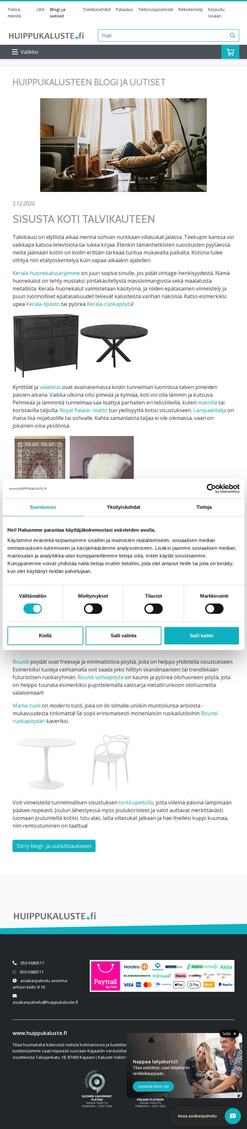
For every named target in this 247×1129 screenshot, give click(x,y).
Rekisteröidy (190, 9)
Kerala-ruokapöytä (110, 304)
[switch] (93, 608)
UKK (41, 9)
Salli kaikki (202, 635)
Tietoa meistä (14, 12)
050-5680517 (32, 963)
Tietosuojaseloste (155, 9)
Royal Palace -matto (83, 410)
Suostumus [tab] (43, 507)
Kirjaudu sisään (216, 12)
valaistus (50, 387)
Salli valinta (123, 635)
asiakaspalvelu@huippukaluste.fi (45, 1002)
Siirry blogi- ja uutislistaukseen (54, 845)
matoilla (207, 402)
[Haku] (232, 35)
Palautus (124, 9)
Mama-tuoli (27, 705)
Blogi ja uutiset (57, 12)
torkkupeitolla (136, 802)
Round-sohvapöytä (101, 677)
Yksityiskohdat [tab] (123, 507)
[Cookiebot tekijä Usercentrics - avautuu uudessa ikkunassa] (211, 488)
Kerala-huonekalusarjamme (46, 273)
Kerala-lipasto (43, 304)
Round (20, 661)
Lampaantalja (209, 410)
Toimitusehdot (97, 9)
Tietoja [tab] (204, 507)
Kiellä (45, 635)
